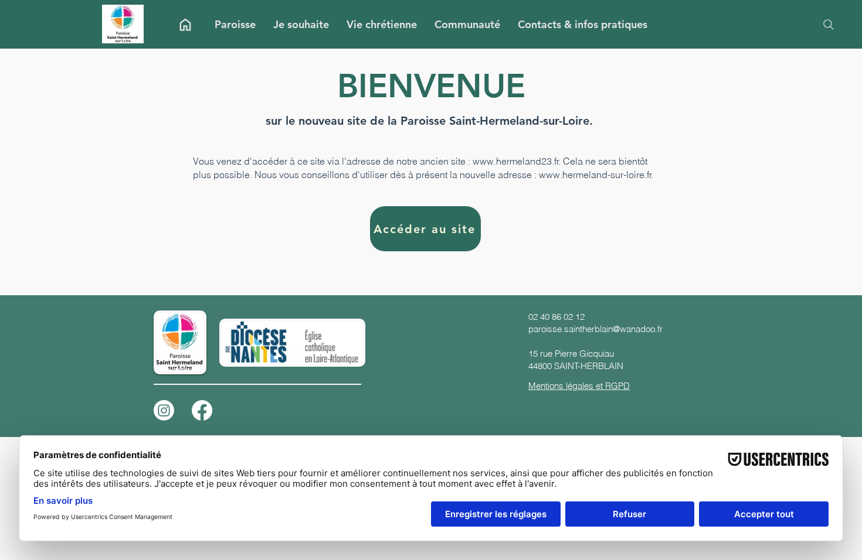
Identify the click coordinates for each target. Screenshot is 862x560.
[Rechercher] (829, 24)
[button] (235, 24)
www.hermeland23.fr (516, 161)
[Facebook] (202, 410)
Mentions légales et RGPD (579, 385)
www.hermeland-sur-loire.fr (595, 174)
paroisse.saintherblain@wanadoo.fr (595, 328)
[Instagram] (164, 410)
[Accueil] (185, 24)
